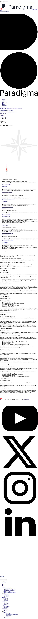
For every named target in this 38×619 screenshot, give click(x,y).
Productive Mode (5, 234)
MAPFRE (6, 599)
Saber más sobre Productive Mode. (7, 240)
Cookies (3, 582)
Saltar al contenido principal (4, 11)
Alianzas (3, 601)
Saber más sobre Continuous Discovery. (8, 199)
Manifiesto (6, 609)
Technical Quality (5, 225)
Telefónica (6, 598)
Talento (3, 101)
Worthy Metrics (4, 201)
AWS (5, 602)
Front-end (7, 616)
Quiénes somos (4, 102)
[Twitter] (20, 470)
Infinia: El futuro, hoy (7, 591)
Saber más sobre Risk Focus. (6, 214)
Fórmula (3, 99)
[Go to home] (16, 398)
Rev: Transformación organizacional (10, 592)
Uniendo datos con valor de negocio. (12, 614)
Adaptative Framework (6, 216)
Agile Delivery (4, 186)
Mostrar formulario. (3, 579)
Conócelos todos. (3, 113)
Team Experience (5, 242)
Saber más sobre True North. (6, 184)
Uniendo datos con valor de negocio (10, 589)
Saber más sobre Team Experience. (7, 249)
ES (1, 115)
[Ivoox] (20, 574)
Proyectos (3, 597)
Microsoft (5, 604)
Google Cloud (6, 603)
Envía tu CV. (6, 607)
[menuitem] (21, 588)
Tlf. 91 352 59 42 (26, 399)
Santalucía (6, 600)
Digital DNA (6, 594)
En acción (5, 610)
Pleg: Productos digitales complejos (9, 590)
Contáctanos (2, 576)
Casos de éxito (4, 105)
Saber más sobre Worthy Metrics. (7, 207)
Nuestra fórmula (4, 117)
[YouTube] (20, 435)
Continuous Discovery (5, 193)
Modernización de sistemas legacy (9, 588)
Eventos (3, 104)
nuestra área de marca (31, 2)
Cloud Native (6, 596)
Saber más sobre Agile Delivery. (7, 192)
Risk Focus (4, 208)
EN (2, 115)
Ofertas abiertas (6, 606)
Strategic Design (7, 595)
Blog (3, 103)
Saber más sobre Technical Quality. (7, 233)
